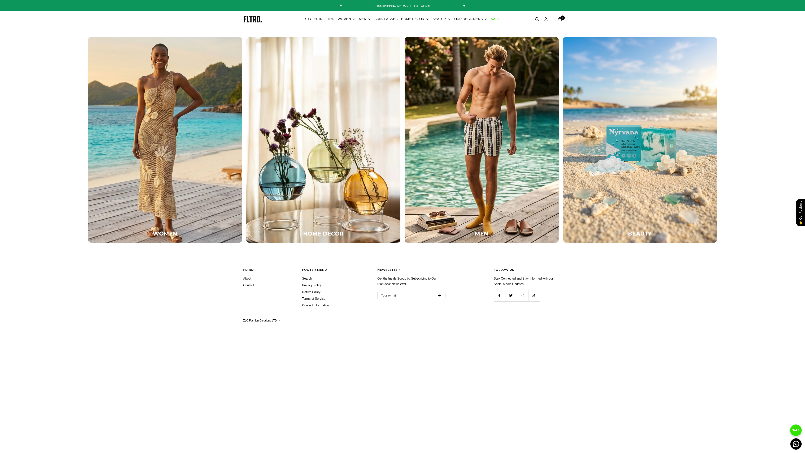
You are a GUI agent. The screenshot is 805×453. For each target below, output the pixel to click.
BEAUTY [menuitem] (439, 19)
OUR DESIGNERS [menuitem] (468, 19)
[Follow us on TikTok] (534, 295)
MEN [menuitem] (362, 19)
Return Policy (311, 292)
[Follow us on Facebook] (499, 295)
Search (307, 278)
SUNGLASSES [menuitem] (386, 19)
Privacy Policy (312, 285)
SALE (796, 429)
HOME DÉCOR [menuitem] (412, 19)
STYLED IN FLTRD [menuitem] (319, 19)
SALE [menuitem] (495, 19)
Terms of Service (313, 298)
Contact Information (315, 305)
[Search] (537, 19)
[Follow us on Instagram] (522, 295)
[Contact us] (796, 444)
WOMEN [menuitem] (344, 19)
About (247, 278)
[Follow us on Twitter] (511, 295)
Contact (248, 285)
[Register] (439, 295)
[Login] (546, 19)
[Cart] (560, 19)
